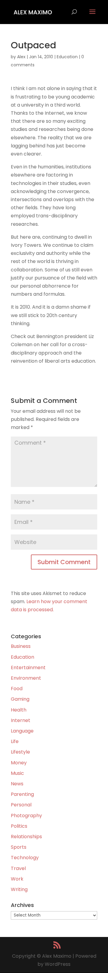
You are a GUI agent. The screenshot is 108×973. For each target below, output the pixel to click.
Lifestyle (20, 751)
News (17, 783)
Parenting (22, 794)
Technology (25, 857)
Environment (26, 678)
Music (17, 773)
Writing (19, 889)
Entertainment (28, 667)
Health (18, 709)
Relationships (26, 836)
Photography (26, 815)
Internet (20, 720)
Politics (19, 826)
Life (15, 741)
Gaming (20, 699)
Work (17, 878)
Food (16, 688)
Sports (18, 847)
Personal (21, 804)
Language (22, 730)
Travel (18, 868)
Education (67, 57)
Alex (21, 57)
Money (19, 762)
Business (21, 646)
